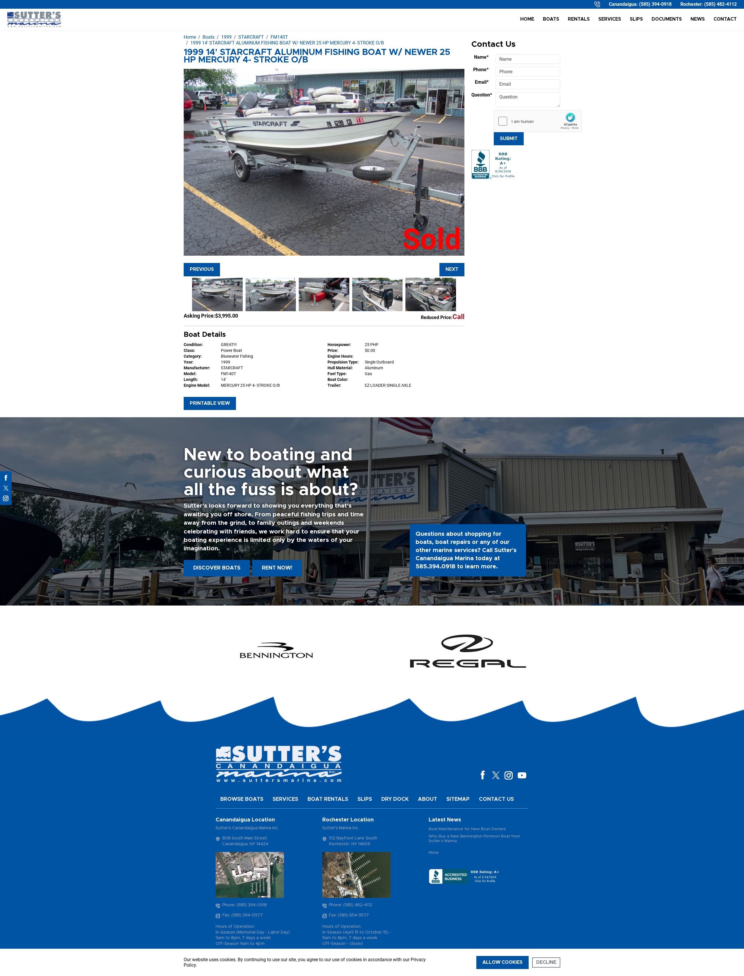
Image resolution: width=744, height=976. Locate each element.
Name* (481, 57)
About (427, 799)
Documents (667, 19)
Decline (546, 962)
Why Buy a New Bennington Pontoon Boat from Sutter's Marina (474, 838)
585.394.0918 (435, 567)
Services (609, 19)
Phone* (481, 69)
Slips (636, 19)
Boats (551, 19)
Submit (509, 138)
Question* (481, 95)
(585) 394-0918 (655, 4)
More (434, 853)
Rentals (579, 19)
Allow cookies (502, 962)
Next (452, 269)
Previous (202, 269)
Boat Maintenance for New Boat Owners (467, 829)
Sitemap (458, 799)
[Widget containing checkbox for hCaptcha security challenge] (538, 121)
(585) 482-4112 (720, 4)
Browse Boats (241, 799)
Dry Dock (395, 799)
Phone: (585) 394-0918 (244, 905)
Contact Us (496, 799)
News (698, 19)
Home (527, 19)
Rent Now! (277, 568)
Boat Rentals (327, 799)
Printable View (210, 403)
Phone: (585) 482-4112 (350, 905)
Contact (725, 19)
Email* (482, 82)
